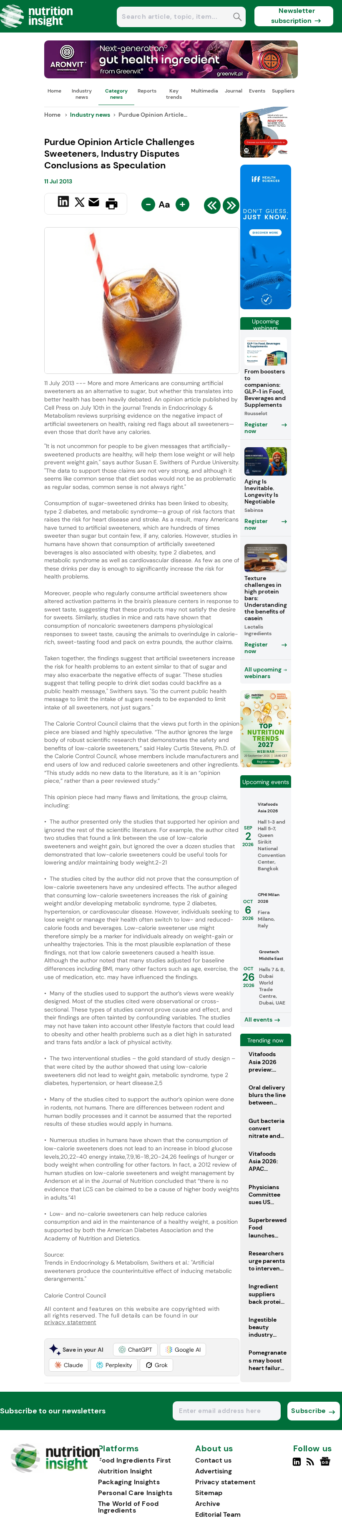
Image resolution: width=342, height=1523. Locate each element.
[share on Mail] (95, 203)
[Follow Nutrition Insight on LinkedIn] (297, 1465)
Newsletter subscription (293, 16)
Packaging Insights (129, 1482)
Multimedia (204, 91)
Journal (233, 91)
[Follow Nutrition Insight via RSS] (311, 1465)
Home (54, 91)
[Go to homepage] (55, 1471)
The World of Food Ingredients (128, 1507)
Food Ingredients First (134, 1460)
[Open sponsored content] (171, 76)
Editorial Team (218, 1514)
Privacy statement (225, 1482)
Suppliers (283, 91)
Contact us (213, 1460)
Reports (147, 91)
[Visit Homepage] (36, 30)
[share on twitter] (80, 203)
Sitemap (208, 1493)
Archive (207, 1504)
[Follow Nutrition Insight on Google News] (326, 1465)
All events (258, 1019)
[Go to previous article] (212, 207)
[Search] (237, 18)
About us (214, 1449)
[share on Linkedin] (64, 203)
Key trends (174, 94)
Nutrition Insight (125, 1471)
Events (257, 91)
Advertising (213, 1471)
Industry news (82, 94)
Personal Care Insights (135, 1493)
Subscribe (308, 1411)
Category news (116, 94)
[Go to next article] (231, 207)
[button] (135, 1349)
